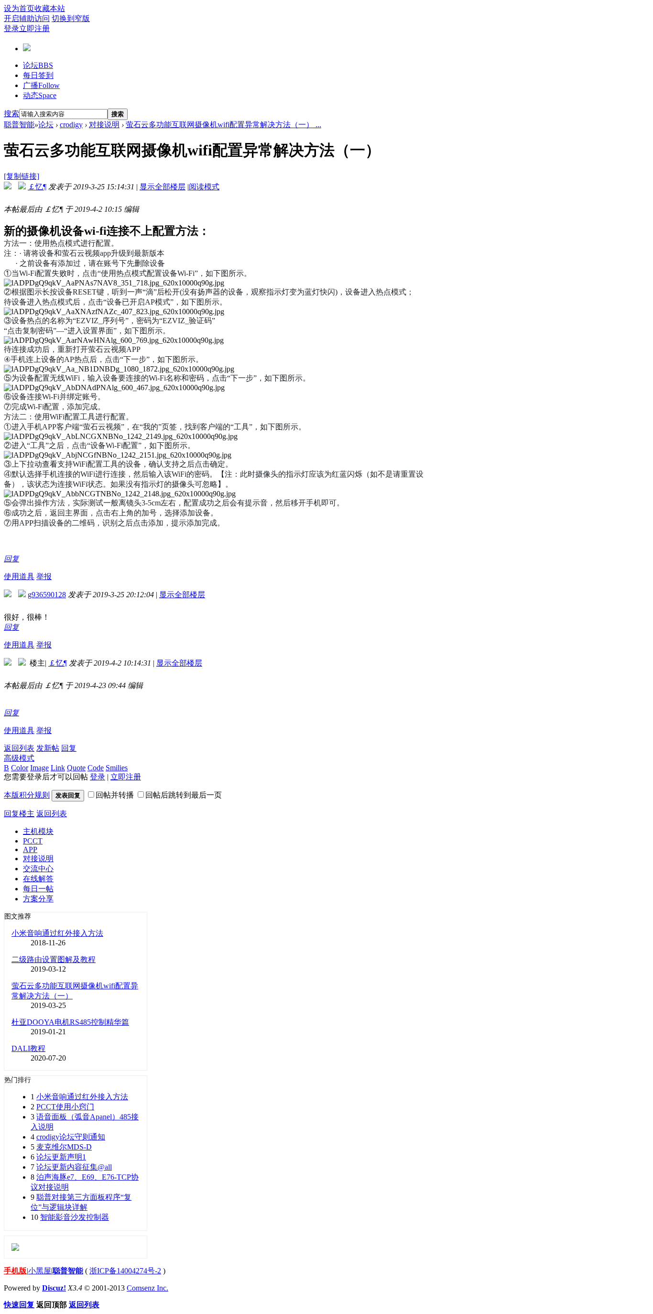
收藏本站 (49, 8)
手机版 (15, 1271)
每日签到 (38, 75)
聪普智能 (19, 124)
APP (30, 849)
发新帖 (47, 748)
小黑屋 (39, 1271)
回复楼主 (19, 814)
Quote (76, 768)
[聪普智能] (27, 47)
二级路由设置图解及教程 (53, 959)
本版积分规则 (27, 795)
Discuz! (54, 1288)
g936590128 (47, 595)
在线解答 (38, 879)
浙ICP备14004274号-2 (125, 1271)
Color (19, 768)
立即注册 (34, 28)
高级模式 (19, 758)
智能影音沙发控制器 (74, 1217)
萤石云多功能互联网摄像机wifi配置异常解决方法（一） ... (223, 124)
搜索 (11, 114)
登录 (11, 28)
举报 (44, 576)
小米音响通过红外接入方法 (57, 933)
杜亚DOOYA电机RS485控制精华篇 (70, 1022)
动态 (39, 95)
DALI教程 (28, 1048)
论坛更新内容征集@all (74, 1167)
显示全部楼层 (162, 187)
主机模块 (38, 831)
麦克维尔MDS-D (64, 1147)
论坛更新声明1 (61, 1157)
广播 (41, 85)
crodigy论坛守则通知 (70, 1137)
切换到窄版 (71, 18)
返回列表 (19, 748)
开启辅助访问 (27, 18)
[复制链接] (21, 176)
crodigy (71, 124)
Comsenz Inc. (147, 1288)
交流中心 (38, 869)
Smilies (117, 768)
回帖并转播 (115, 795)
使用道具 (19, 576)
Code (95, 768)
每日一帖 (38, 889)
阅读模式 (204, 187)
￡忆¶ (37, 187)
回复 (11, 559)
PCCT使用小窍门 (65, 1107)
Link (58, 768)
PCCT (33, 841)
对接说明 (104, 124)
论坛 (38, 65)
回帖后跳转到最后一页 (183, 795)
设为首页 (19, 8)
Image (39, 768)
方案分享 (38, 899)
